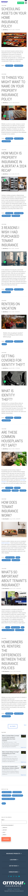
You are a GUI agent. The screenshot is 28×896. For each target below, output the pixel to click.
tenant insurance (5, 543)
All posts (12, 726)
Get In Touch (13, 865)
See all (3, 803)
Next (25, 725)
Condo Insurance (15, 215)
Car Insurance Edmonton (8, 798)
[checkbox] (14, 831)
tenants (18, 557)
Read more (23, 747)
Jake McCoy (5, 29)
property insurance (19, 138)
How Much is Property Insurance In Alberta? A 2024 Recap (13, 162)
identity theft (18, 417)
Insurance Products (13, 853)
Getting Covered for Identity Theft (13, 360)
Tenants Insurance (19, 65)
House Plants (23, 490)
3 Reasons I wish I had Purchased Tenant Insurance (10, 236)
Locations (13, 859)
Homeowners (17, 487)
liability (8, 627)
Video (22, 627)
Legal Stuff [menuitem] (10, 889)
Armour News (13, 872)
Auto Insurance (6, 795)
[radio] (14, 828)
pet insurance (15, 490)
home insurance (9, 65)
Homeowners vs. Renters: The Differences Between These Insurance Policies (13, 655)
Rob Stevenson (6, 588)
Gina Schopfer (6, 518)
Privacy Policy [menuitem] (16, 889)
